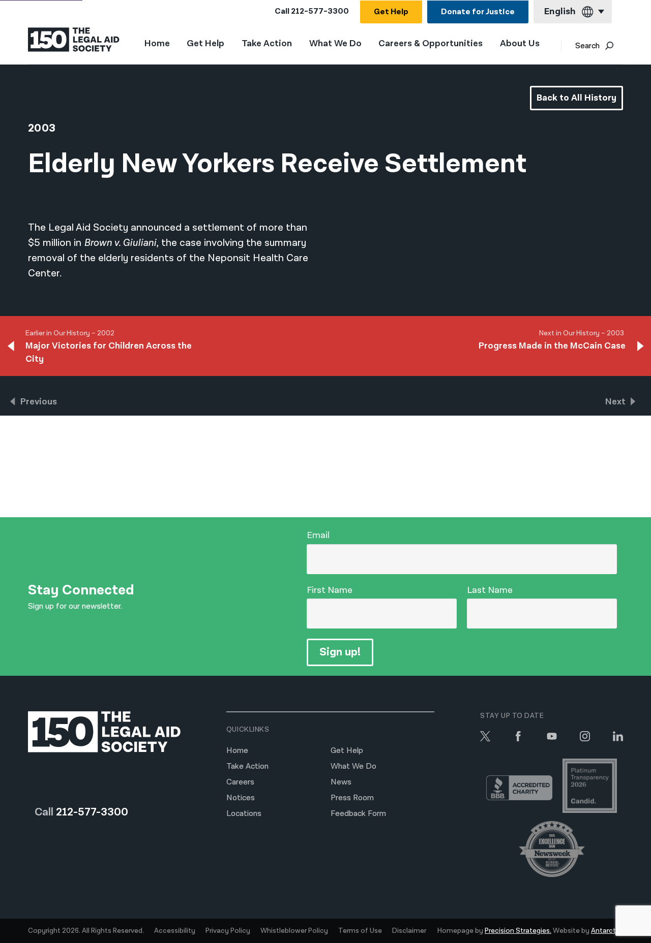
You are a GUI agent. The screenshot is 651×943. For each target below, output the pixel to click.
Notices (240, 798)
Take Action (267, 44)
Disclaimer (409, 930)
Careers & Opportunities (430, 44)
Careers (240, 782)
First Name (329, 590)
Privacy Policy (227, 930)
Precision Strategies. (518, 930)
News (341, 782)
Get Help (391, 12)
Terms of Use (360, 930)
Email (318, 535)
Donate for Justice (478, 12)
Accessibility (174, 930)
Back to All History (576, 98)
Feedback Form (358, 813)
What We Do (335, 44)
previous (38, 401)
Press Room (352, 798)
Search (587, 46)
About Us (520, 44)
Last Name (490, 590)
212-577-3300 (320, 11)
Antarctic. (607, 930)
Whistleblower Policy (294, 930)
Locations (243, 813)
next (615, 401)
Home (157, 43)
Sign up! (340, 652)
